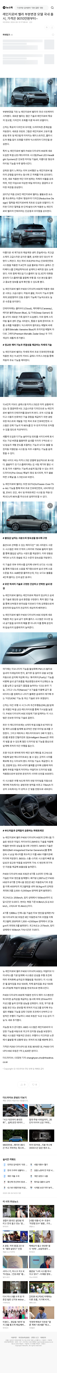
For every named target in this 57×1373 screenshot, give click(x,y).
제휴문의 (43, 1338)
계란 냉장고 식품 (41, 1176)
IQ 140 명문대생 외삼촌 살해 (17, 1187)
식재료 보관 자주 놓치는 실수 (44, 1187)
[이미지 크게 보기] (50, 82)
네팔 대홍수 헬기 (41, 1164)
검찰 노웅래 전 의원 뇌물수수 (44, 1170)
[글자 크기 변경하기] (46, 27)
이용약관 (14, 1338)
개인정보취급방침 (23, 1338)
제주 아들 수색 (13, 1176)
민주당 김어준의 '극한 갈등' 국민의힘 (17, 1164)
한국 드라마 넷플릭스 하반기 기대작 (17, 1170)
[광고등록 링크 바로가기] (53, 35)
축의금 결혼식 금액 (42, 1182)
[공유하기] (52, 27)
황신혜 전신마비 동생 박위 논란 (17, 1182)
